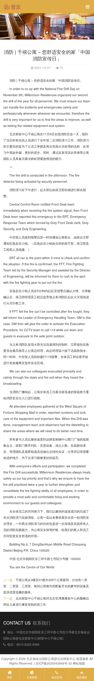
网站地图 (79, 663)
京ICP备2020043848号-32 (54, 663)
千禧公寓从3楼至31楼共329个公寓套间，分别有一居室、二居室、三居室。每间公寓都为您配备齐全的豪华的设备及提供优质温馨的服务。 (46, 586)
